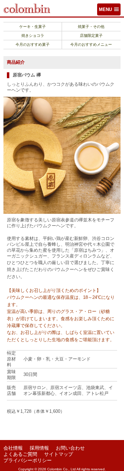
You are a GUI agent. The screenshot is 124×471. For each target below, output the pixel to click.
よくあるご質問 (20, 454)
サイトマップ (58, 454)
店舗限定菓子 (91, 35)
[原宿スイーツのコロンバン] (26, 8)
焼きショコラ (32, 35)
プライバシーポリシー (27, 460)
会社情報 (13, 448)
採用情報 (39, 448)
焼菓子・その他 (91, 26)
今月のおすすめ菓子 (33, 44)
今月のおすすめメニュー (91, 44)
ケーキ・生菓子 (32, 26)
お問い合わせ (70, 448)
